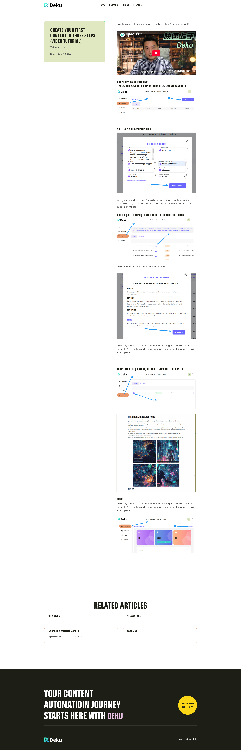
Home (102, 4)
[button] (138, 5)
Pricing (125, 4)
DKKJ (194, 739)
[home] (60, 4)
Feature (113, 4)
